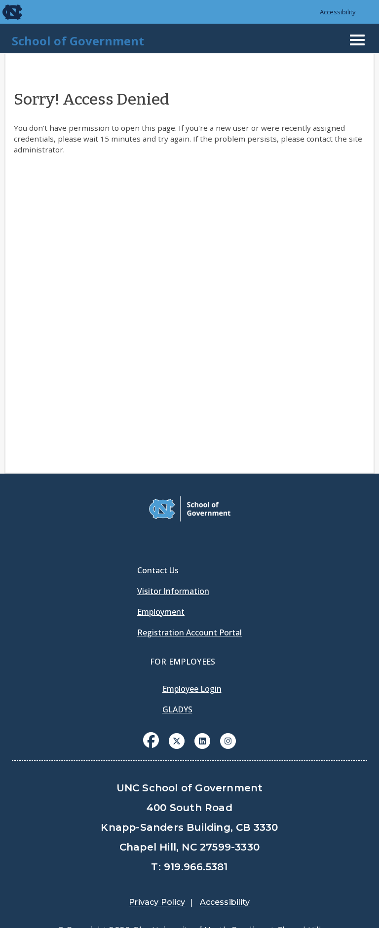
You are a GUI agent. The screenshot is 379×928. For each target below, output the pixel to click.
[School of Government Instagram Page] (228, 740)
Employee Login (192, 688)
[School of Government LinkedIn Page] (202, 740)
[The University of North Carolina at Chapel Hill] (6, 12)
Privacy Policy (157, 902)
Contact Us (158, 570)
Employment (161, 611)
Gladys (177, 709)
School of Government (78, 41)
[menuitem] (151, 747)
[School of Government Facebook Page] (151, 740)
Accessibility (338, 11)
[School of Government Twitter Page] (177, 740)
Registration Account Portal (189, 632)
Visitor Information (173, 591)
